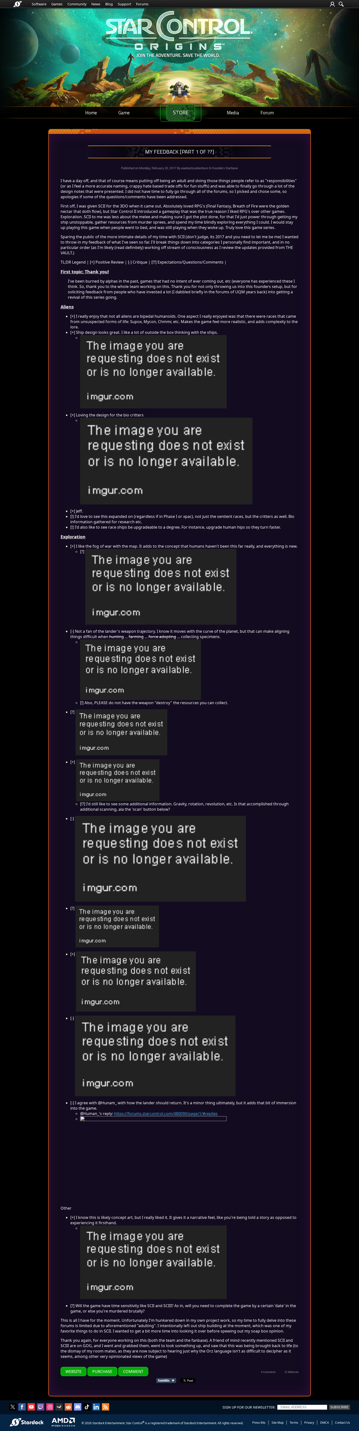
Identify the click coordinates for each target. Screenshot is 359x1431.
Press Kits (258, 1423)
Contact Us (342, 1423)
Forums (142, 4)
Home (91, 112)
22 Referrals (292, 1372)
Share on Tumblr (167, 1380)
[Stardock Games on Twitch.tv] (40, 1407)
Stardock (98, 1423)
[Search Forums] (341, 4)
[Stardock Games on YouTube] (31, 1407)
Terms (294, 1423)
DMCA (324, 1423)
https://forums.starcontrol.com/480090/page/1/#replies (166, 1113)
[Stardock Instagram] (49, 1407)
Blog (109, 4)
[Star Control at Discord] (77, 1407)
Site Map (278, 1423)
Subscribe (339, 1407)
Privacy (309, 1423)
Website (73, 1371)
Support (124, 4)
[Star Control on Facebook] (22, 1407)
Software (39, 4)
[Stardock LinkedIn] (96, 1407)
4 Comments (268, 1372)
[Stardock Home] (17, 4)
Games (57, 4)
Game (124, 112)
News (95, 4)
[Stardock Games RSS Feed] (105, 1407)
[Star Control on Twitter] (12, 1407)
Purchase (102, 1371)
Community (76, 4)
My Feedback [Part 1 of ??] (179, 152)
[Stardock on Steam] (59, 1407)
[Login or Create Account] (332, 4)
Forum (267, 112)
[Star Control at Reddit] (68, 1407)
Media (233, 112)
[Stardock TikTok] (87, 1407)
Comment (133, 1371)
